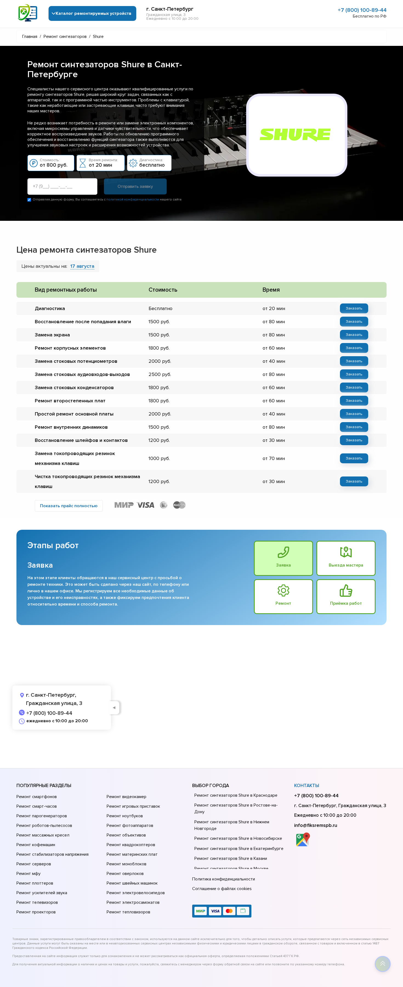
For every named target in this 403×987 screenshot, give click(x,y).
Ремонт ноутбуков (125, 816)
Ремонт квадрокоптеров (131, 844)
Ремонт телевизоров (37, 902)
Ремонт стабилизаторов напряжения (52, 854)
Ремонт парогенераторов (41, 816)
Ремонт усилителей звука (41, 893)
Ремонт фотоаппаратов (130, 825)
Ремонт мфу (28, 873)
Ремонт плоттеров (34, 883)
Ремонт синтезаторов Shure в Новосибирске (238, 838)
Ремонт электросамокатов (133, 902)
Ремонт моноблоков (126, 864)
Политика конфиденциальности (223, 879)
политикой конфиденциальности (132, 199)
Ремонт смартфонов (36, 796)
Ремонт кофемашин (35, 844)
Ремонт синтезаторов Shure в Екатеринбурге (238, 848)
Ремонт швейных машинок (132, 883)
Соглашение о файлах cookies (222, 888)
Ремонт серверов (33, 864)
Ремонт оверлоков (125, 873)
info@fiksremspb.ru (315, 825)
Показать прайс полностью (69, 506)
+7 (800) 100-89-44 (362, 10)
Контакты (306, 785)
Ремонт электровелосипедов (136, 893)
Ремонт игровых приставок (133, 806)
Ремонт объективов (126, 835)
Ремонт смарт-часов (36, 806)
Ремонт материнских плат (132, 854)
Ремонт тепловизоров (128, 912)
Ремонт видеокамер (126, 796)
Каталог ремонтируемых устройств (93, 13)
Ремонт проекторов (36, 912)
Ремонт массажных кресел (42, 835)
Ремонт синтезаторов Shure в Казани (230, 858)
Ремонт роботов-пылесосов (44, 825)
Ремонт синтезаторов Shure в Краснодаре (235, 795)
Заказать (354, 308)
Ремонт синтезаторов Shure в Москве (231, 868)
